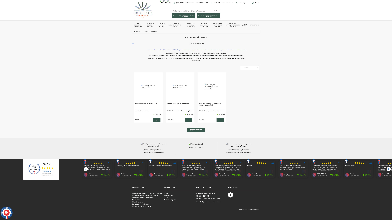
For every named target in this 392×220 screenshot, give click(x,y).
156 (170, 120)
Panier (257, 3)
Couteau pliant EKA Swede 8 (146, 103)
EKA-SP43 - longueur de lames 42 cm (210, 111)
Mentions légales (170, 200)
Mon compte (242, 3)
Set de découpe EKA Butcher (178, 103)
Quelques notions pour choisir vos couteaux (147, 193)
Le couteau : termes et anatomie (142, 198)
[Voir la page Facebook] (230, 194)
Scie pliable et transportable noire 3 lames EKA (210, 104)
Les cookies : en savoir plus (141, 206)
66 (138, 120)
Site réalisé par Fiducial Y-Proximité (249, 209)
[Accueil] (142, 9)
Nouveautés (136, 200)
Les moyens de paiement (140, 204)
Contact (166, 193)
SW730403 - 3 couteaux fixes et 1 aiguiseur (179, 111)
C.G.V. (166, 198)
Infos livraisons (137, 202)
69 (201, 120)
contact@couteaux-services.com (223, 3)
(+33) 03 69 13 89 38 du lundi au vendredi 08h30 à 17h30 (192, 3)
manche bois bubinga (141, 111)
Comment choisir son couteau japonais (145, 195)
